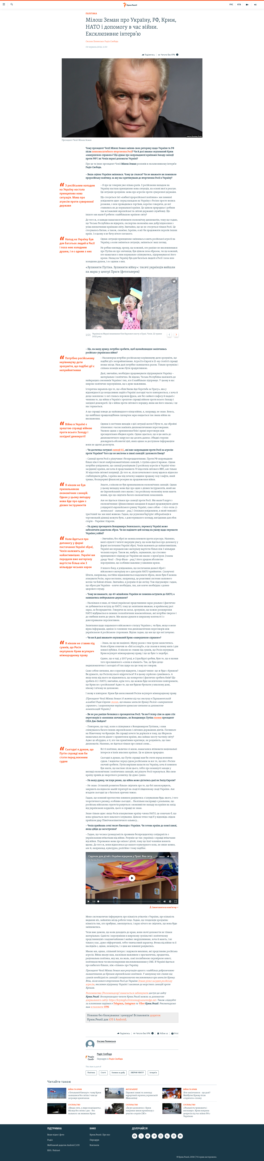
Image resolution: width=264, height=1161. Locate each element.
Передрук (94, 1140)
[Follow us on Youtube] (147, 1136)
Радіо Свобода (111, 41)
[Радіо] (255, 5)
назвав (158, 718)
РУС (231, 5)
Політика (91, 14)
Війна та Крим (75, 1089)
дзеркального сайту (97, 1000)
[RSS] (167, 1136)
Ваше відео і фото (55, 1135)
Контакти (94, 1145)
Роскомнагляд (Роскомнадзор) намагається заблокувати (117, 993)
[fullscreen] (175, 901)
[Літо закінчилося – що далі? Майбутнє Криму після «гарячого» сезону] (171, 1093)
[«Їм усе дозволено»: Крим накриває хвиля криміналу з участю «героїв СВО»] (114, 1108)
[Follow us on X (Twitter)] (141, 1136)
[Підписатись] (180, 1136)
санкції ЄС (118, 450)
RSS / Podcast (53, 1150)
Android (121, 1019)
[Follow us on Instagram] (160, 1136)
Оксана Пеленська (95, 41)
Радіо (50, 1140)
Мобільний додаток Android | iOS (63, 1145)
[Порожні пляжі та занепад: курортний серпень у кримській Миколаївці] (114, 1093)
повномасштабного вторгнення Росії (112, 152)
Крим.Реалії (97, 860)
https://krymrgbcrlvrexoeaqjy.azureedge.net (132, 1000)
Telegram (118, 1003)
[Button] (148, 55)
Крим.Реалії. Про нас (100, 1135)
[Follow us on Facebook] (134, 1136)
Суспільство (74, 1105)
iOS (111, 1019)
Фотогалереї (132, 1089)
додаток (155, 1015)
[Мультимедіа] (247, 5)
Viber (142, 1003)
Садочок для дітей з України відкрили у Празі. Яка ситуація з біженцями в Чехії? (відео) (138, 856)
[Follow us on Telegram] (154, 1136)
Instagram (129, 1003)
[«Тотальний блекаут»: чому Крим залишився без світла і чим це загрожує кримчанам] (56, 1093)
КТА (239, 5)
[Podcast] (173, 1136)
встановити (99, 1007)
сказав (114, 702)
